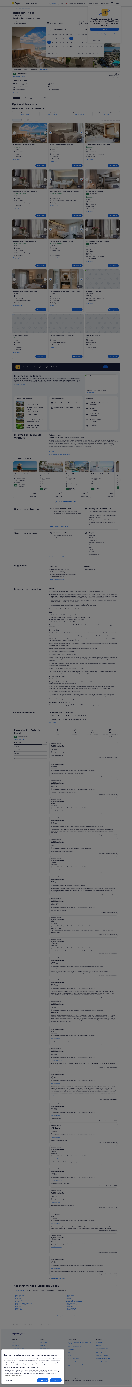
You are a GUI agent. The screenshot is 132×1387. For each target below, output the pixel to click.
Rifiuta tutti (43, 1380)
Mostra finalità (9, 1380)
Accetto (56, 1380)
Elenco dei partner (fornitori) (13, 1375)
